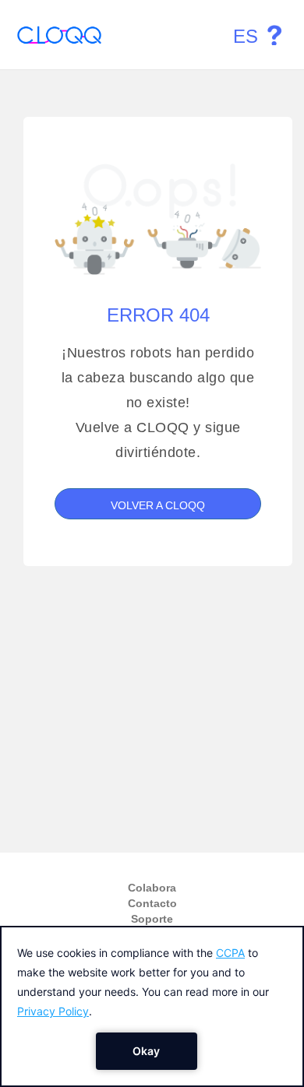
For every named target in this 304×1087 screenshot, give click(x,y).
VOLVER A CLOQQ (158, 505)
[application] (152, 1006)
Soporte (152, 919)
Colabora (152, 887)
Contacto (152, 903)
